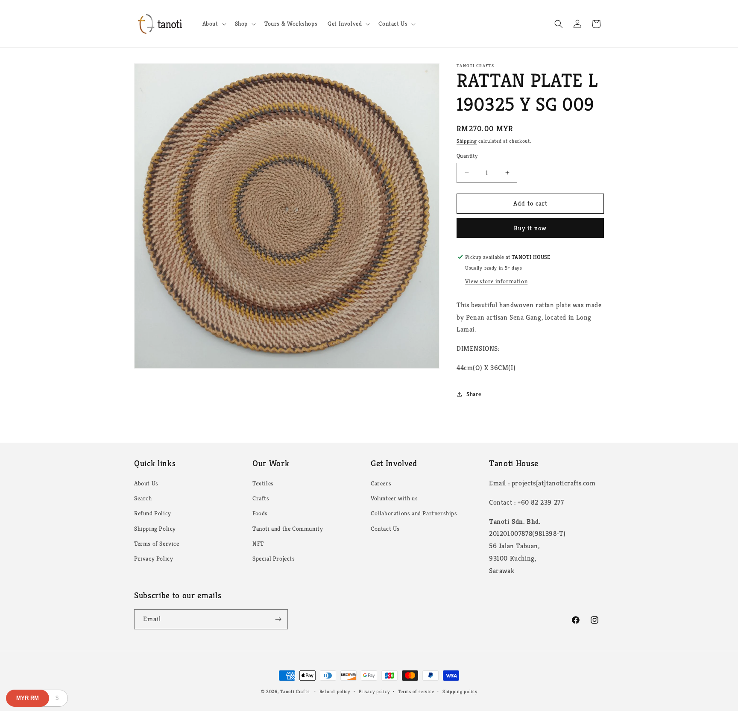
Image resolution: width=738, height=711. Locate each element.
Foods (260, 513)
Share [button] (473, 394)
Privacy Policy (153, 558)
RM (27, 698)
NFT (258, 543)
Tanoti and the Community (287, 528)
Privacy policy (374, 691)
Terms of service (416, 691)
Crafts (260, 498)
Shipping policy (459, 691)
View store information (496, 281)
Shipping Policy (155, 528)
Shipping (467, 141)
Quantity (467, 155)
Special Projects (273, 558)
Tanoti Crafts (294, 691)
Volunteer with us (394, 498)
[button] (213, 23)
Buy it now (530, 228)
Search (143, 498)
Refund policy (334, 691)
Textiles (263, 483)
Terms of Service (156, 543)
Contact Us (385, 528)
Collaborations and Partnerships (414, 513)
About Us (146, 483)
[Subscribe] (278, 619)
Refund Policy (152, 513)
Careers (381, 483)
